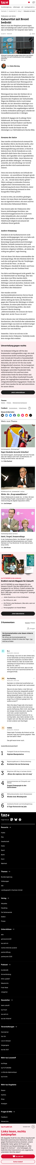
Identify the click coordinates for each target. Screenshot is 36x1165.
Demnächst (4, 1032)
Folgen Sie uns (5, 820)
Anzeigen (4, 1103)
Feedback (4, 1117)
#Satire (3, 403)
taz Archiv (4, 1077)
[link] (6, 7)
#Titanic (9, 403)
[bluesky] (16, 820)
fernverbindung (6, 974)
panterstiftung (5, 952)
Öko (2, 837)
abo (2, 934)
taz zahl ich (4, 943)
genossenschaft (6, 939)
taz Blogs (4, 1063)
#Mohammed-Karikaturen (20, 403)
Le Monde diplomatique (9, 1072)
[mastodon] (11, 820)
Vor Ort (3, 1036)
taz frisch (4, 1010)
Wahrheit (4, 863)
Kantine (3, 1095)
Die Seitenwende (6, 912)
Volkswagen (5, 881)
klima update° (5, 979)
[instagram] (20, 820)
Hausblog (4, 908)
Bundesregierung (6, 877)
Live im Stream (6, 1041)
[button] (33, 2)
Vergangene (5, 1045)
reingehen (4, 992)
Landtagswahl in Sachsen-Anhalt (11, 890)
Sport (3, 850)
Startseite (4, 11)
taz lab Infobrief (6, 1018)
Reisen (3, 1090)
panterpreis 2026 (6, 956)
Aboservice (4, 1121)
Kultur (3, 846)
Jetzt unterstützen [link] (18, 392)
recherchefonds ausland (9, 948)
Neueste (27, 623)
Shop (2, 1099)
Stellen (3, 917)
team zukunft (5, 1005)
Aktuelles (4, 903)
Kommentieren (13, 408)
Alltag (19, 11)
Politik (3, 833)
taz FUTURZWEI (6, 1068)
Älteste (33, 623)
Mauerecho (4, 983)
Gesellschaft (12, 11)
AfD (2, 886)
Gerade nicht (26, 1127)
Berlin (3, 855)
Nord (2, 859)
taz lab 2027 (5, 1049)
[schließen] (33, 1126)
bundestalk (4, 970)
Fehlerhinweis (23, 408)
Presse (3, 921)
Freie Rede (4, 987)
